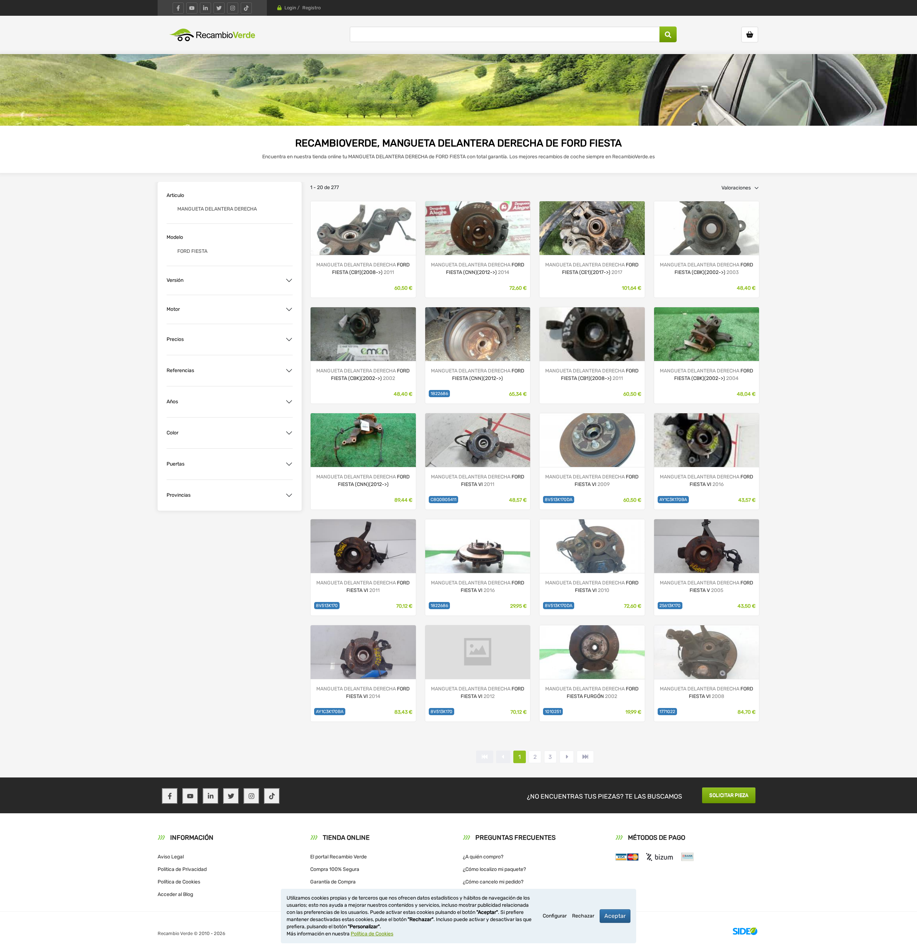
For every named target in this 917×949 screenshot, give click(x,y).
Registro (311, 7)
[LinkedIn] (205, 8)
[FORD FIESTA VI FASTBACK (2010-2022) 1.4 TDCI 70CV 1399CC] (363, 546)
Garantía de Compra (333, 882)
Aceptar (615, 915)
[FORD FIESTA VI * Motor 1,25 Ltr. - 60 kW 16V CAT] (477, 228)
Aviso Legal (171, 857)
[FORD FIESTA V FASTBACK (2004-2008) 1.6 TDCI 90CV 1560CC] (706, 546)
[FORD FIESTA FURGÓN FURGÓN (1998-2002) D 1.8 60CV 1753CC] (592, 652)
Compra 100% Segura (334, 869)
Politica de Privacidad (182, 869)
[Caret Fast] (503, 757)
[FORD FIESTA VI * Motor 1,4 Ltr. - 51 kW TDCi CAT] (592, 334)
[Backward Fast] (484, 757)
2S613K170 (670, 605)
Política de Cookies (179, 882)
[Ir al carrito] (749, 35)
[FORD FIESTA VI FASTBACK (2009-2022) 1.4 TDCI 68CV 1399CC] (592, 440)
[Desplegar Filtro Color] (289, 433)
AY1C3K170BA (673, 499)
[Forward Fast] (585, 757)
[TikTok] (246, 8)
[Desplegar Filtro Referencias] (289, 370)
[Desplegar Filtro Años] (289, 401)
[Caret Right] (567, 757)
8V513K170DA (558, 499)
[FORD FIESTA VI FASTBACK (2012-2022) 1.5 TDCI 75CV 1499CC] (706, 440)
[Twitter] (219, 8)
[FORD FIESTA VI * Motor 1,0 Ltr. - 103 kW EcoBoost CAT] (477, 334)
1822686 (439, 393)
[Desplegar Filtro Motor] (289, 309)
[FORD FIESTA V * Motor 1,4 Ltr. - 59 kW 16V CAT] (706, 228)
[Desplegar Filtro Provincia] (289, 495)
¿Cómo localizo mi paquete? (494, 869)
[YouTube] (191, 8)
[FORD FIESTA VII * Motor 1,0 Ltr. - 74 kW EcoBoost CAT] (592, 228)
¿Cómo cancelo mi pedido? (493, 882)
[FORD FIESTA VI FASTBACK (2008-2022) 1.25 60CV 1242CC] (363, 652)
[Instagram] (232, 8)
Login (290, 7)
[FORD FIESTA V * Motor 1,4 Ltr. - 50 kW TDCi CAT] (706, 334)
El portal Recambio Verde (338, 857)
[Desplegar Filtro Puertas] (289, 464)
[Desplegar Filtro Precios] (289, 339)
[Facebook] (178, 8)
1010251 (553, 711)
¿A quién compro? (483, 857)
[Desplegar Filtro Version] (289, 280)
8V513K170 (327, 605)
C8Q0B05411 (443, 499)
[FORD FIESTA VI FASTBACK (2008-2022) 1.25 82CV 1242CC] (477, 440)
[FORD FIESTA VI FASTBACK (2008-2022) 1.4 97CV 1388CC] (706, 652)
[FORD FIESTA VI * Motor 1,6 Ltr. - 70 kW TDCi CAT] (363, 228)
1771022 (667, 711)
